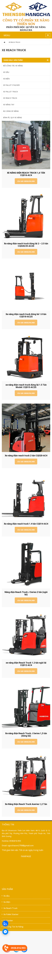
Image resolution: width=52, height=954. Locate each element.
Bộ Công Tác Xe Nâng (13, 926)
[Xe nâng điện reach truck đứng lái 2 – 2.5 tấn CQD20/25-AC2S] (26, 216)
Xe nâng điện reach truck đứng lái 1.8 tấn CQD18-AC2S (26, 315)
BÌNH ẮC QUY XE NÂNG (12, 117)
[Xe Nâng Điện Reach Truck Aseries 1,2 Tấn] (26, 776)
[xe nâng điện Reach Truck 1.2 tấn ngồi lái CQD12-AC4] (26, 635)
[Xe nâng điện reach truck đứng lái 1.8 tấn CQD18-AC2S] (26, 286)
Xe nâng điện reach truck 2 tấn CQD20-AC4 (26, 455)
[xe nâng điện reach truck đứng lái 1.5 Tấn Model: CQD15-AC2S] (26, 357)
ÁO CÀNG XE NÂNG (11, 111)
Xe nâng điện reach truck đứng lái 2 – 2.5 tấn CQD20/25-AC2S (26, 244)
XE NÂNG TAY (8, 104)
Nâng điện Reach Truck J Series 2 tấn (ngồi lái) (26, 593)
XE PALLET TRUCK (10, 91)
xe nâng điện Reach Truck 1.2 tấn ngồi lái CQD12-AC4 (26, 663)
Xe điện (7, 902)
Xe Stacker (8, 920)
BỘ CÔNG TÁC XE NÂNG (13, 65)
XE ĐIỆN (6, 79)
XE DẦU (6, 72)
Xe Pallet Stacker (11, 914)
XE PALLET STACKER (11, 85)
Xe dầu (7, 895)
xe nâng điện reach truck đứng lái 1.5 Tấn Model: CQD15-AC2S (26, 386)
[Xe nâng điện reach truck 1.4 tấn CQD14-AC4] (26, 496)
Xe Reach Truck (10, 908)
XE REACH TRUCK (10, 98)
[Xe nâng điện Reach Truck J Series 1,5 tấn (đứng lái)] (26, 705)
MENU (7, 35)
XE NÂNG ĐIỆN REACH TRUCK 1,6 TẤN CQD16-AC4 (26, 173)
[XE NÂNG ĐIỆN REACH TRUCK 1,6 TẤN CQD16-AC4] (26, 145)
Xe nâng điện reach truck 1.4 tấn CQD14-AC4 (26, 523)
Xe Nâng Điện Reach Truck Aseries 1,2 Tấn (26, 804)
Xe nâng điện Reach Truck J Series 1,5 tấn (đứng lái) (26, 734)
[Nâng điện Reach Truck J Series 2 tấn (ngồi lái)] (26, 564)
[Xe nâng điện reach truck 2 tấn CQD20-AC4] (26, 428)
